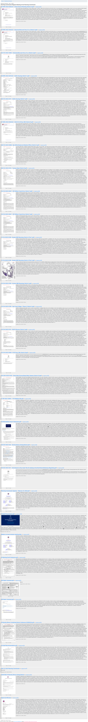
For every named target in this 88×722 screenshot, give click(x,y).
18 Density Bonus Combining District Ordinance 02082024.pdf (17, 622)
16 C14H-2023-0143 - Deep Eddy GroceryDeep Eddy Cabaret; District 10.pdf (21, 375)
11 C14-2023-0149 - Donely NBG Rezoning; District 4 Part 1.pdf (17, 237)
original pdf (38, 6)
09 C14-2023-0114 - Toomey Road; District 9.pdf (14, 168)
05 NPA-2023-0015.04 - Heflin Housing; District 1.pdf (15, 76)
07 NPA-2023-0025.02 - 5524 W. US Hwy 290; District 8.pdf (17, 122)
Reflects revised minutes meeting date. (11, 534)
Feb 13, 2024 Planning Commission (10, 668)
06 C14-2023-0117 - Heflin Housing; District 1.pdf (14, 99)
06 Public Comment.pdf (7, 580)
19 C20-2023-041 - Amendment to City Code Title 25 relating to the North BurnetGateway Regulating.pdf (29, 468)
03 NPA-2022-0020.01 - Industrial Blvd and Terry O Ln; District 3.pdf (19, 29)
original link (23, 668)
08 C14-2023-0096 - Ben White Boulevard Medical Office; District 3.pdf (20, 145)
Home (2, 1)
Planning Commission (8, 1)
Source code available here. (18, 721)
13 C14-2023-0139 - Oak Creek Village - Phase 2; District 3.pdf (17, 306)
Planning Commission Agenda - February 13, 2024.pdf (15, 491)
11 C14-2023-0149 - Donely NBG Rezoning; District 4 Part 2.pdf (17, 260)
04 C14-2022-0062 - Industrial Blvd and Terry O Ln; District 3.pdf (18, 53)
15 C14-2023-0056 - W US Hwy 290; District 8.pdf (14, 352)
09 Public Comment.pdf (7, 599)
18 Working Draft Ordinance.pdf (9, 557)
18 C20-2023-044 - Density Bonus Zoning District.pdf (15, 444)
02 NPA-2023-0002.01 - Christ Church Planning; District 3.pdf (17, 6)
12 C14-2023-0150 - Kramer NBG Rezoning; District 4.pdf (16, 283)
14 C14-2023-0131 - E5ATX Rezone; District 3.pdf (14, 329)
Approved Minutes (6, 697)
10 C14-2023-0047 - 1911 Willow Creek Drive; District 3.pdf (16, 191)
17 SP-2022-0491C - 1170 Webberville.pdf (12, 398)
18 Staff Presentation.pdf (7, 514)
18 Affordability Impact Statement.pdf (11, 421)
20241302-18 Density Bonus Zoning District (12, 674)
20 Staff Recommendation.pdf (9, 645)
